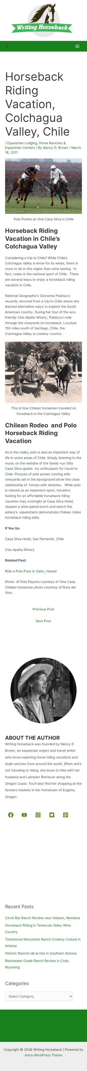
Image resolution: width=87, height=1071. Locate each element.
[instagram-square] (39, 814)
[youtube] (25, 814)
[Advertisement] (41, 861)
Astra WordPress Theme (43, 1055)
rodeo (23, 452)
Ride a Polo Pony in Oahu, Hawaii (31, 571)
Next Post (43, 621)
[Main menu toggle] (77, 46)
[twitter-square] (52, 814)
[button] (7, 46)
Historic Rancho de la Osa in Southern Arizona (41, 953)
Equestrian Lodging (22, 143)
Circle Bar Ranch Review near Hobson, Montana (42, 918)
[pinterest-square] (66, 814)
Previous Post (43, 609)
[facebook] (11, 814)
